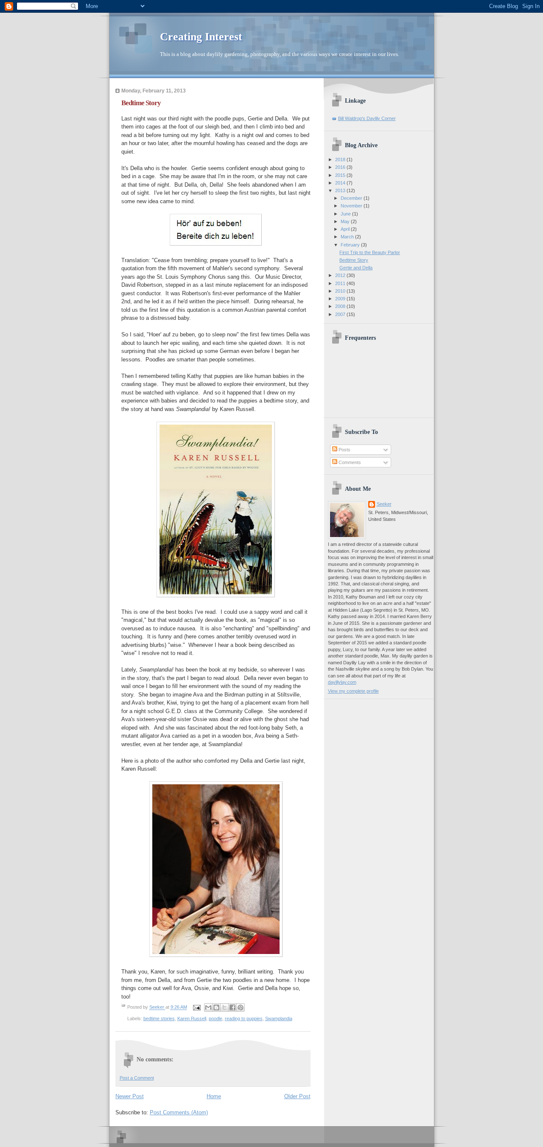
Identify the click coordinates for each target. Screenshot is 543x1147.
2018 (341, 159)
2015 (341, 175)
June (346, 213)
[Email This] (208, 1007)
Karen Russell (191, 1018)
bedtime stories (159, 1018)
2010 (341, 291)
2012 (341, 275)
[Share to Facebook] (232, 1007)
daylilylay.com (342, 682)
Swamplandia (278, 1018)
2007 (341, 314)
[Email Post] (196, 1007)
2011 (341, 283)
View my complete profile (353, 691)
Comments (349, 462)
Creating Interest (201, 37)
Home (214, 1096)
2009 (341, 298)
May (346, 221)
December (352, 198)
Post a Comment (137, 1077)
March (348, 236)
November (352, 205)
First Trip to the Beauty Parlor (369, 252)
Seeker (157, 1007)
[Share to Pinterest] (240, 1007)
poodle (215, 1018)
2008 (341, 306)
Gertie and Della (355, 267)
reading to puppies (244, 1018)
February (351, 244)
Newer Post (129, 1096)
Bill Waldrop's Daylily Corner (367, 118)
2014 (341, 182)
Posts (343, 449)
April (346, 229)
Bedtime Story (353, 260)
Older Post (297, 1096)
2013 (341, 190)
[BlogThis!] (216, 1007)
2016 (341, 167)
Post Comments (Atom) (179, 1112)
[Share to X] (224, 1007)
